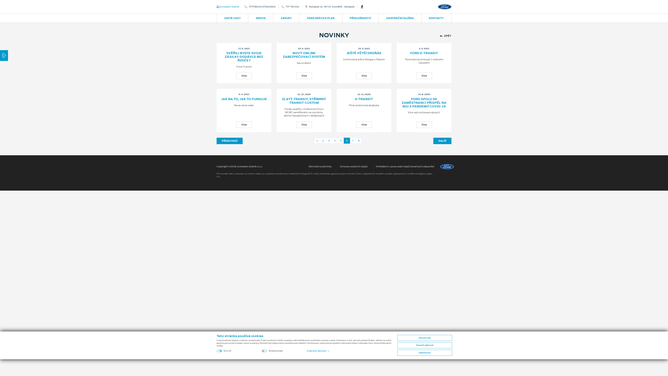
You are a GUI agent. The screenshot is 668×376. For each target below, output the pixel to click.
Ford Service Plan (321, 18)
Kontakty (436, 18)
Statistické (276, 350)
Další (442, 141)
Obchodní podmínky (320, 166)
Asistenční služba (400, 18)
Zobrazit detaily (317, 350)
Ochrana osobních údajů (354, 166)
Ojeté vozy (232, 18)
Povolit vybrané (424, 345)
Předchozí (230, 141)
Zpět (447, 36)
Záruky (286, 18)
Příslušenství (360, 18)
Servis (261, 18)
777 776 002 (292, 6)
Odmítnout (425, 352)
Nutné (227, 350)
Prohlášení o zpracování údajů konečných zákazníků (405, 166)
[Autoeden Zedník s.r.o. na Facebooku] (363, 7)
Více (244, 75)
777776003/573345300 (262, 6)
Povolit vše (425, 337)
